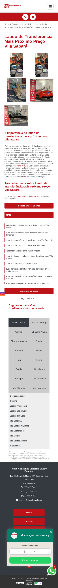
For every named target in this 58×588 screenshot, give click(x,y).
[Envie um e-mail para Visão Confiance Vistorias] (33, 17)
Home (29, 512)
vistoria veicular (21, 166)
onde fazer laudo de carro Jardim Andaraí (23, 251)
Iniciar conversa (30, 560)
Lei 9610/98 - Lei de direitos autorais (35, 459)
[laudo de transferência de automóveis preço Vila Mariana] (42, 65)
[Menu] (50, 6)
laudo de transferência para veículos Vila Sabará (26, 245)
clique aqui (36, 196)
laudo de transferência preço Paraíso (21, 264)
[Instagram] (2, 294)
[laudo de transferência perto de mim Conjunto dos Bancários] (16, 116)
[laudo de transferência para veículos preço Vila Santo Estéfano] (16, 65)
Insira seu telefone (30, 546)
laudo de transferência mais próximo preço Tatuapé (27, 284)
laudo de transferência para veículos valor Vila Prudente (29, 240)
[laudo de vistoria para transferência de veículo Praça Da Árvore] (42, 90)
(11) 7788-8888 (30, 492)
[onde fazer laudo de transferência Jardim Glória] (16, 90)
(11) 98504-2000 (21, 196)
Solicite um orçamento (29, 205)
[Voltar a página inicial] (12, 6)
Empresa (29, 521)
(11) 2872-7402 (30, 487)
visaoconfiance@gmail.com (30, 500)
